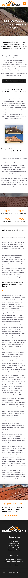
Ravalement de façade (14, 550)
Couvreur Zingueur (14, 543)
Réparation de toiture (14, 545)
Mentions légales (14, 565)
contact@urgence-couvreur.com (14, 559)
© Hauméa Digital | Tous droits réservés (14, 573)
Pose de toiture (14, 541)
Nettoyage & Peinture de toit (14, 548)
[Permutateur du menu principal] (25, 3)
